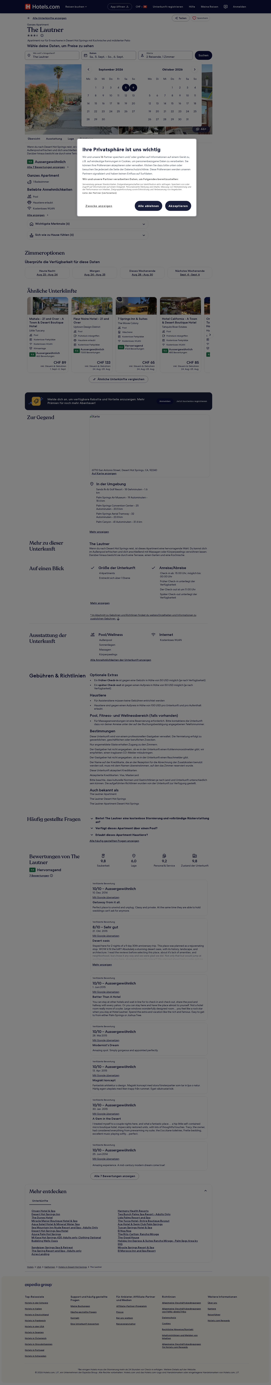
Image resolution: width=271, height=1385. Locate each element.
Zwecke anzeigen (98, 206)
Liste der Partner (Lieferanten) (99, 193)
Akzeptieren (178, 206)
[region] (137, 177)
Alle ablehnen (148, 206)
